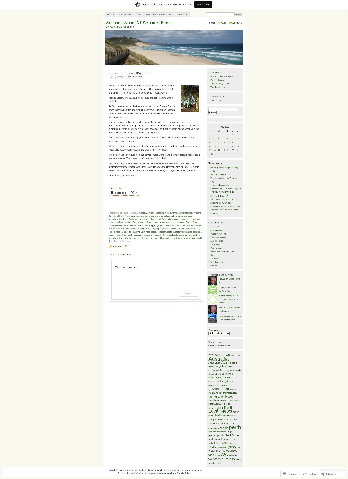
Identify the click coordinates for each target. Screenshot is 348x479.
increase (222, 400)
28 (224, 150)
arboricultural (164, 216)
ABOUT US (125, 14)
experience (213, 381)
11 (210, 142)
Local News (122, 213)
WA (224, 454)
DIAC (218, 374)
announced (235, 355)
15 (228, 142)
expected (225, 377)
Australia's (214, 362)
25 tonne (173, 213)
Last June (169, 225)
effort (140, 222)
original (143, 228)
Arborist (174, 216)
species (112, 235)
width (193, 238)
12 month (150, 213)
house (219, 392)
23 (233, 146)
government (218, 389)
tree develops (144, 238)
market (211, 416)
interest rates (233, 400)
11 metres (140, 213)
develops (119, 222)
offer (232, 423)
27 (219, 150)
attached (183, 216)
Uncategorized (216, 262)
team (156, 235)
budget (219, 366)
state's (231, 443)
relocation (162, 232)
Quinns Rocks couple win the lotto (225, 206)
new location (114, 228)
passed (151, 228)
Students (213, 447)
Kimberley (149, 225)
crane (111, 222)
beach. (211, 366)
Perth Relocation (217, 80)
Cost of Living (216, 230)
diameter (127, 222)
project (230, 432)
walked (187, 238)
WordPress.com (217, 87)
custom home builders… (229, 296)
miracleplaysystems (228, 316)
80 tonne (197, 213)
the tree (196, 235)
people (223, 428)
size (190, 232)
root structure (181, 232)
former (189, 222)
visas (217, 455)
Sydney (231, 447)
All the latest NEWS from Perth (139, 22)
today (211, 450)
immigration (230, 392)
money (233, 419)
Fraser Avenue (121, 225)
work (238, 459)
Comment (188, 293)
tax (238, 447)
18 (210, 146)
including (213, 400)
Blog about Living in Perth (221, 76)
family (223, 381)
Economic (227, 373)
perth (235, 427)
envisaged (148, 222)
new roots (125, 228)
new (211, 423)
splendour (121, 235)
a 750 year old (127, 216)
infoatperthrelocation (133, 76)
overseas (213, 428)
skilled (211, 443)
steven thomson (226, 287)
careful (158, 219)
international (214, 403)
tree (134, 238)
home (211, 392)
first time (181, 222)
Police (211, 432)
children (221, 370)
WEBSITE (182, 14)
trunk (167, 238)
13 (219, 142)
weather (214, 265)
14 (224, 142)
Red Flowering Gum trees (138, 232)
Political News (216, 248)
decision (212, 374)
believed (124, 219)
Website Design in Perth (220, 83)
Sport (212, 255)
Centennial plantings (170, 219)
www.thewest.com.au (127, 175)
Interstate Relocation (219, 185)
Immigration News (218, 234)
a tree (136, 216)
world (219, 463)
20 (219, 146)
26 (214, 150)
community (235, 370)
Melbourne (222, 415)
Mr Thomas (196, 225)
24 (238, 146)
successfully (147, 235)
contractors (195, 219)
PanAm (222, 279)
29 (228, 150)
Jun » (213, 154)
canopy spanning (146, 219)
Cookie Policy (183, 473)
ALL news (214, 227)
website (233, 455)
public (221, 435)
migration (215, 419)
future (224, 385)
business (227, 366)
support (222, 447)
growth (233, 389)
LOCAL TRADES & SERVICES (154, 14)
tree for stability (157, 238)
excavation (164, 222)
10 (238, 139)
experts (173, 222)
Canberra (212, 370)
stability (129, 235)
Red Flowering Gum (117, 232)
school (232, 439)
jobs (228, 403)
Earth (134, 222)
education (214, 377)
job (223, 403)
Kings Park (159, 225)
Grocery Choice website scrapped (225, 189)
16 (233, 142)
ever (156, 222)
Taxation (214, 258)
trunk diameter (177, 238)
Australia (218, 359)
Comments (236, 23)
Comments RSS (119, 246)
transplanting (126, 238)
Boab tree (133, 219)
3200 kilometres (185, 213)
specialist (197, 232)
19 (214, 146)
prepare (158, 228)
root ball (170, 232)
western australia (221, 459)
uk (217, 451)
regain (154, 232)
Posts (223, 23)
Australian (229, 362)
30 (233, 150)
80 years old (114, 216)
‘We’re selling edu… (227, 291)
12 (214, 142)
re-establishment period (189, 228)
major (236, 411)
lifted (177, 225)
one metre (134, 228)
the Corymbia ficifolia (169, 235)
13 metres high (162, 213)
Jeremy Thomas (136, 225)
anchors (154, 216)
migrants (233, 416)
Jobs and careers (218, 237)
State (224, 442)
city (228, 370)
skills (217, 443)
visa (211, 455)
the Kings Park (185, 235)
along (147, 216)
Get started (203, 4)
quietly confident (170, 228)
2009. (211, 355)
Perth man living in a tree (221, 175)
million (225, 419)
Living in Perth (216, 241)
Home (110, 14)
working (212, 463)
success (137, 235)
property (212, 435)
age (142, 216)
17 (238, 142)
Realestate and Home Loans (222, 251)
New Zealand (222, 423)
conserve (185, 219)
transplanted (114, 238)
